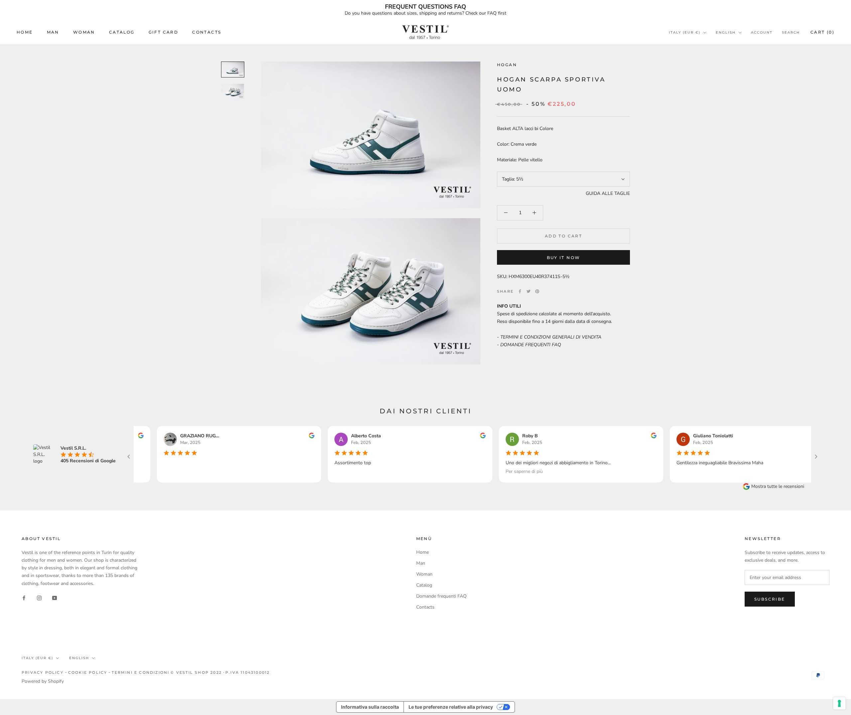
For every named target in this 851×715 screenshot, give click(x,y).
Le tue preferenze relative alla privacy (451, 707)
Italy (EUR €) (684, 32)
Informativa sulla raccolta (370, 707)
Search (791, 32)
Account (762, 32)
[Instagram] (39, 598)
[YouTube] (54, 598)
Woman (84, 32)
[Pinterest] (537, 291)
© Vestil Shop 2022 (196, 672)
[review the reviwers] (295, 437)
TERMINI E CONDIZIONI (140, 672)
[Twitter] (529, 291)
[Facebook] (520, 291)
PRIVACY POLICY (42, 672)
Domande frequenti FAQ (441, 596)
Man (53, 32)
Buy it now (563, 257)
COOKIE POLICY (87, 672)
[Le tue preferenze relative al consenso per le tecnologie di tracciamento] (839, 703)
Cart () (822, 32)
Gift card (164, 32)
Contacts (206, 32)
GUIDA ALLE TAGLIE (608, 193)
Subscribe (769, 599)
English (726, 32)
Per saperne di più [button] (508, 472)
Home (25, 32)
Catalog (122, 32)
